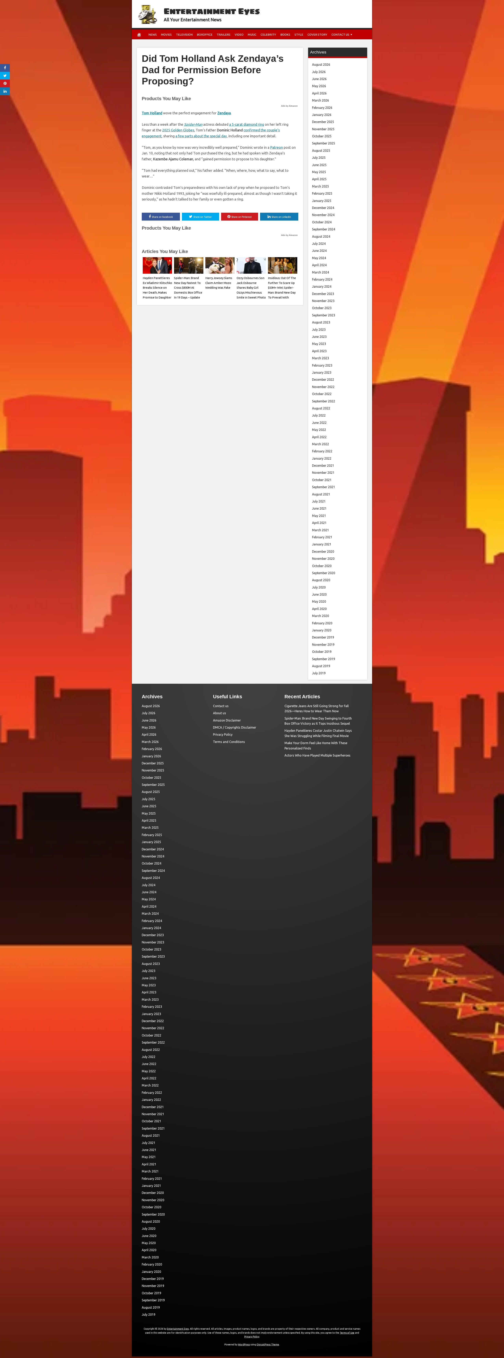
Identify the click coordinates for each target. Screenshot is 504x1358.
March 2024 (320, 272)
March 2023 (320, 358)
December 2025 (323, 122)
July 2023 (319, 329)
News (152, 34)
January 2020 (321, 630)
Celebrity (268, 34)
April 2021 (319, 523)
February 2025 (322, 193)
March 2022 (320, 444)
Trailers (223, 34)
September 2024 (323, 229)
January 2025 (321, 200)
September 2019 (323, 659)
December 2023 (323, 294)
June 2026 (319, 79)
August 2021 (321, 494)
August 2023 (321, 322)
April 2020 (319, 609)
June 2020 (319, 594)
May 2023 (319, 344)
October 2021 (322, 480)
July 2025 (319, 157)
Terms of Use (347, 1332)
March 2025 (320, 186)
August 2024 (321, 236)
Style (299, 34)
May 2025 (319, 172)
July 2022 (319, 415)
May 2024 (319, 258)
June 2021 (319, 508)
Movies (166, 34)
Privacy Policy (223, 734)
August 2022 (321, 408)
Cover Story (317, 34)
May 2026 (319, 86)
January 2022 (321, 458)
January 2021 (321, 544)
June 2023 (319, 336)
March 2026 (320, 100)
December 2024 (323, 208)
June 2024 (319, 250)
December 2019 (323, 637)
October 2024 (322, 222)
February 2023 (322, 365)
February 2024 (322, 279)
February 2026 (322, 107)
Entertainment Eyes (212, 11)
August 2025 (321, 150)
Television (184, 34)
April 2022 (319, 437)
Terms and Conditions (229, 742)
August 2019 (321, 666)
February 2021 (322, 537)
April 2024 (319, 265)
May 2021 (319, 515)
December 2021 (323, 465)
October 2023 (322, 308)
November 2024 (323, 215)
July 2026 (319, 72)
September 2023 (323, 315)
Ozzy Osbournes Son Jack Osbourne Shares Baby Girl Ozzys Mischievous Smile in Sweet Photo (251, 287)
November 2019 (323, 644)
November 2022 (323, 387)
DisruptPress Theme (268, 1344)
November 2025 (323, 129)
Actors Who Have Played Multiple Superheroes (317, 755)
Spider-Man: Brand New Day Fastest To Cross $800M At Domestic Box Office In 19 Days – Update (188, 287)
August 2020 (321, 580)
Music (252, 34)
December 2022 (323, 379)
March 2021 (320, 530)
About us (219, 713)
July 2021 (319, 501)
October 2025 (322, 136)
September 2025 (323, 143)
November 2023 (323, 301)
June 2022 (319, 422)
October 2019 (322, 651)
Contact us (340, 34)
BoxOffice (204, 34)
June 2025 (319, 165)
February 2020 (322, 623)
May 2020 (319, 601)
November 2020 (323, 558)
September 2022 (323, 401)
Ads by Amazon (289, 106)
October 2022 (322, 394)
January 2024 (321, 286)
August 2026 (321, 64)
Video (239, 34)
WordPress (244, 1344)
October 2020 (322, 566)
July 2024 (319, 243)
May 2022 (319, 429)
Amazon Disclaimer (227, 720)
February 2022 (322, 451)
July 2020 (319, 587)
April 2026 (319, 93)
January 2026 (321, 114)
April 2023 (319, 351)
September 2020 (323, 573)
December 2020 (323, 551)
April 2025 (319, 179)
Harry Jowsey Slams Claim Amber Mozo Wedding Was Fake (218, 282)
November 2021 (323, 472)
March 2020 (320, 616)
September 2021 (323, 487)
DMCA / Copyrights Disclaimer (234, 727)
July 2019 (319, 673)
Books (285, 34)
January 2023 (321, 372)
